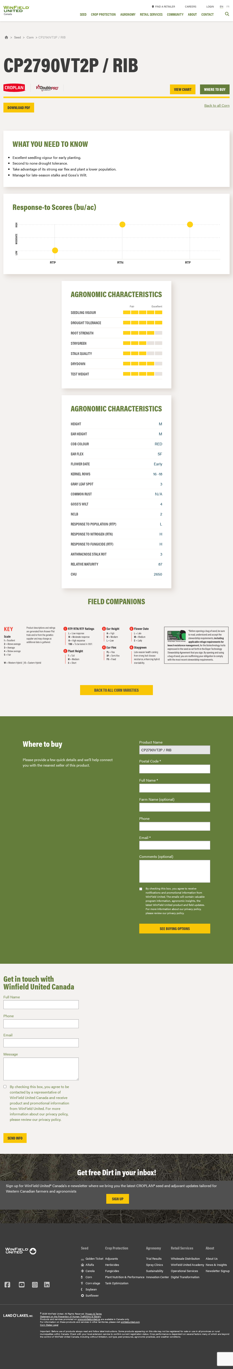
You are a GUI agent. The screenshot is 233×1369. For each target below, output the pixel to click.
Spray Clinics (154, 1264)
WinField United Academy (187, 1264)
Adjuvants (111, 1258)
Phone (144, 818)
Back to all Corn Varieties (116, 690)
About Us (212, 1258)
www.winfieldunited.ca (89, 1319)
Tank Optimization (116, 1283)
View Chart (182, 89)
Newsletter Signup (218, 1271)
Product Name (150, 742)
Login (210, 6)
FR (227, 6)
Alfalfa (89, 1264)
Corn (30, 37)
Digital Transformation (185, 1277)
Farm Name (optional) (156, 799)
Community (175, 15)
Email (8, 1035)
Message (10, 1054)
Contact (207, 15)
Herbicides (112, 1264)
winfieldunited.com (130, 1321)
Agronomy (127, 15)
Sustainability (154, 1271)
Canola (90, 1271)
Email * (145, 837)
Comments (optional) (156, 856)
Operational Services (184, 1271)
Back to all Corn (217, 105)
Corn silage (92, 1283)
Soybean (91, 1289)
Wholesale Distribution (185, 1258)
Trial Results (154, 1258)
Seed (83, 15)
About (192, 15)
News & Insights (216, 1264)
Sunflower (92, 1295)
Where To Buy (214, 89)
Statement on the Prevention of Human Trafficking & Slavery (70, 1316)
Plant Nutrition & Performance (124, 1277)
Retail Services (151, 15)
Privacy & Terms (93, 1313)
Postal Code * (150, 761)
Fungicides (112, 1271)
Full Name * (148, 780)
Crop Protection (103, 15)
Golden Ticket (94, 1258)
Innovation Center (157, 1277)
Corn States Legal (49, 1324)
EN (221, 6)
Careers (190, 6)
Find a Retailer (164, 6)
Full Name (11, 996)
